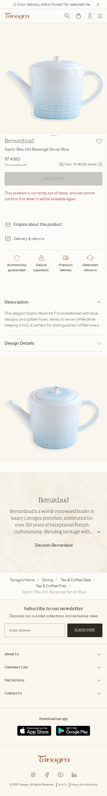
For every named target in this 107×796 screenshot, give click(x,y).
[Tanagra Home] (17, 16)
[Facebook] (46, 774)
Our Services (14, 680)
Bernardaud (19, 141)
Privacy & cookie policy (84, 785)
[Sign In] (89, 15)
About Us (12, 654)
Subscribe (84, 630)
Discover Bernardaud (53, 545)
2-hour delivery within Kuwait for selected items (54, 4)
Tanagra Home (22, 580)
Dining (47, 580)
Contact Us (13, 693)
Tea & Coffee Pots (51, 586)
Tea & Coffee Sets (75, 580)
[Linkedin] (74, 774)
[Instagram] (33, 774)
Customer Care (16, 667)
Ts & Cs (62, 785)
